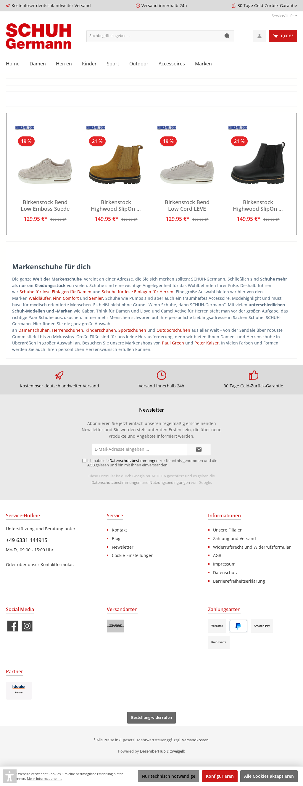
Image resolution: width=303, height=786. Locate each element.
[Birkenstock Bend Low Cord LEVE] (187, 154)
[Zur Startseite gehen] (38, 36)
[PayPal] (238, 626)
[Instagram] (27, 626)
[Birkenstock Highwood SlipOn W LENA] (258, 154)
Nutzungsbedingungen (169, 482)
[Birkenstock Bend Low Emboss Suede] (45, 154)
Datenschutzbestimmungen (116, 482)
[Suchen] (227, 36)
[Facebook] (12, 626)
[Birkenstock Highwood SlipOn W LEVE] (116, 154)
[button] (10, 776)
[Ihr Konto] (259, 36)
